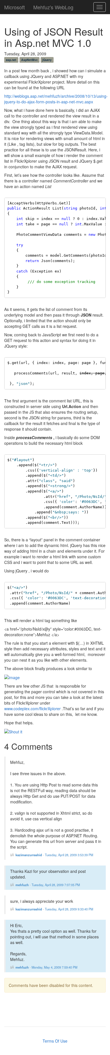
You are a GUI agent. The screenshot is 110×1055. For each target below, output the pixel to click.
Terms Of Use (55, 1041)
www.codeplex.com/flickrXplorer (32, 708)
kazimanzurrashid (29, 855)
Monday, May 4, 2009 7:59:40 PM (54, 967)
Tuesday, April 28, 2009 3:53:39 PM (69, 855)
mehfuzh (22, 884)
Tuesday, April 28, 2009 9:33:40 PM (69, 909)
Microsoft (14, 5)
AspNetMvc (29, 60)
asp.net (11, 60)
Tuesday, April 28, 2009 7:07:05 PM (56, 884)
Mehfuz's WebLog (53, 5)
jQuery (47, 60)
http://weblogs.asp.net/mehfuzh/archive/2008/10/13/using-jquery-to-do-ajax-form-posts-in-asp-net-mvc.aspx (56, 98)
